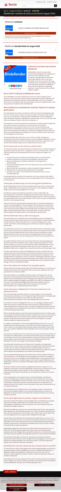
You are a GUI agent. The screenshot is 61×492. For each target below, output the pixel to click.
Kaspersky (22, 346)
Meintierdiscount (49, 428)
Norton (51, 367)
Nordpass (6, 379)
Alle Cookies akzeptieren (16, 485)
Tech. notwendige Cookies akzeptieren (16, 489)
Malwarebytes (11, 356)
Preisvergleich (17, 172)
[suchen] (50, 5)
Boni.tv (6, 11)
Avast (32, 303)
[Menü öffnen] (55, 5)
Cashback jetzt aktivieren (30, 33)
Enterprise (50, 253)
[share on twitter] (16, 86)
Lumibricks (48, 418)
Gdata (24, 334)
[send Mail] (21, 86)
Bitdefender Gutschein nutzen (30, 57)
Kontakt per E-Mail (41, 2)
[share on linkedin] (19, 86)
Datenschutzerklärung (34, 482)
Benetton (43, 409)
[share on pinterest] (14, 86)
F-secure (49, 323)
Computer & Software (16, 11)
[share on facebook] (12, 86)
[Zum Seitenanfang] (58, 490)
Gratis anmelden (10, 471)
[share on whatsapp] (9, 86)
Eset (46, 313)
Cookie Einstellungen (44, 485)
